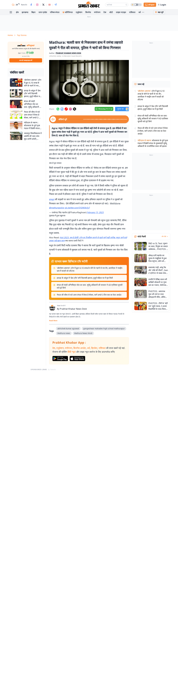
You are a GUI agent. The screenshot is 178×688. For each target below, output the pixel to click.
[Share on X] (74, 109)
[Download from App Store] (77, 358)
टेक (104, 12)
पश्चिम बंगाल (54, 12)
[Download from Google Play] (60, 358)
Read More (53, 321)
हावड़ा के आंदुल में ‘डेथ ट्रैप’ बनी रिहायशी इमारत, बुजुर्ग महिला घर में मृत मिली (85, 277)
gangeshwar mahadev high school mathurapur (104, 328)
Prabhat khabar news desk (68, 53)
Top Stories (22, 35)
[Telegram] (56, 5)
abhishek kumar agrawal (68, 328)
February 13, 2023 (95, 212)
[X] (43, 5)
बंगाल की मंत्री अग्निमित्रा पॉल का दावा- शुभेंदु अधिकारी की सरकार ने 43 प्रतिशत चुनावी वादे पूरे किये (89, 286)
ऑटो (111, 12)
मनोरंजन (97, 12)
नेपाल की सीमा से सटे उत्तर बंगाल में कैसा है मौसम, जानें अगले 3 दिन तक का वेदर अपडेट (89, 294)
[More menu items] (143, 12)
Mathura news (63, 333)
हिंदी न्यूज (72, 351)
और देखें (164, 236)
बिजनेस (88, 12)
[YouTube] (49, 5)
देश (53, 348)
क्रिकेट (94, 348)
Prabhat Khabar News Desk (73, 308)
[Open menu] (11, 12)
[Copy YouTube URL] (66, 109)
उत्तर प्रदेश (43, 12)
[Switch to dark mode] (136, 4)
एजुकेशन (79, 12)
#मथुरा (51, 199)
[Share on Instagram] (70, 109)
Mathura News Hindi (83, 333)
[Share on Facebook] (62, 109)
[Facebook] (31, 5)
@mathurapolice (56, 207)
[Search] (126, 4)
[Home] (89, 5)
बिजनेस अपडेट (79, 348)
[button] (89, 82)
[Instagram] (37, 5)
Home (10, 35)
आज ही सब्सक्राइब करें (25, 60)
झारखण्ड (25, 12)
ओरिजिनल (69, 12)
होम (17, 12)
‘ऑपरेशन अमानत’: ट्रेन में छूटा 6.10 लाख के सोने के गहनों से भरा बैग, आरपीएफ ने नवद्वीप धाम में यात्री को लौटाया (89, 269)
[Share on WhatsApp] (57, 109)
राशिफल (132, 12)
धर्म (140, 12)
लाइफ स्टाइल (121, 12)
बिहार (33, 12)
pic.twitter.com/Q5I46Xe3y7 (77, 207)
